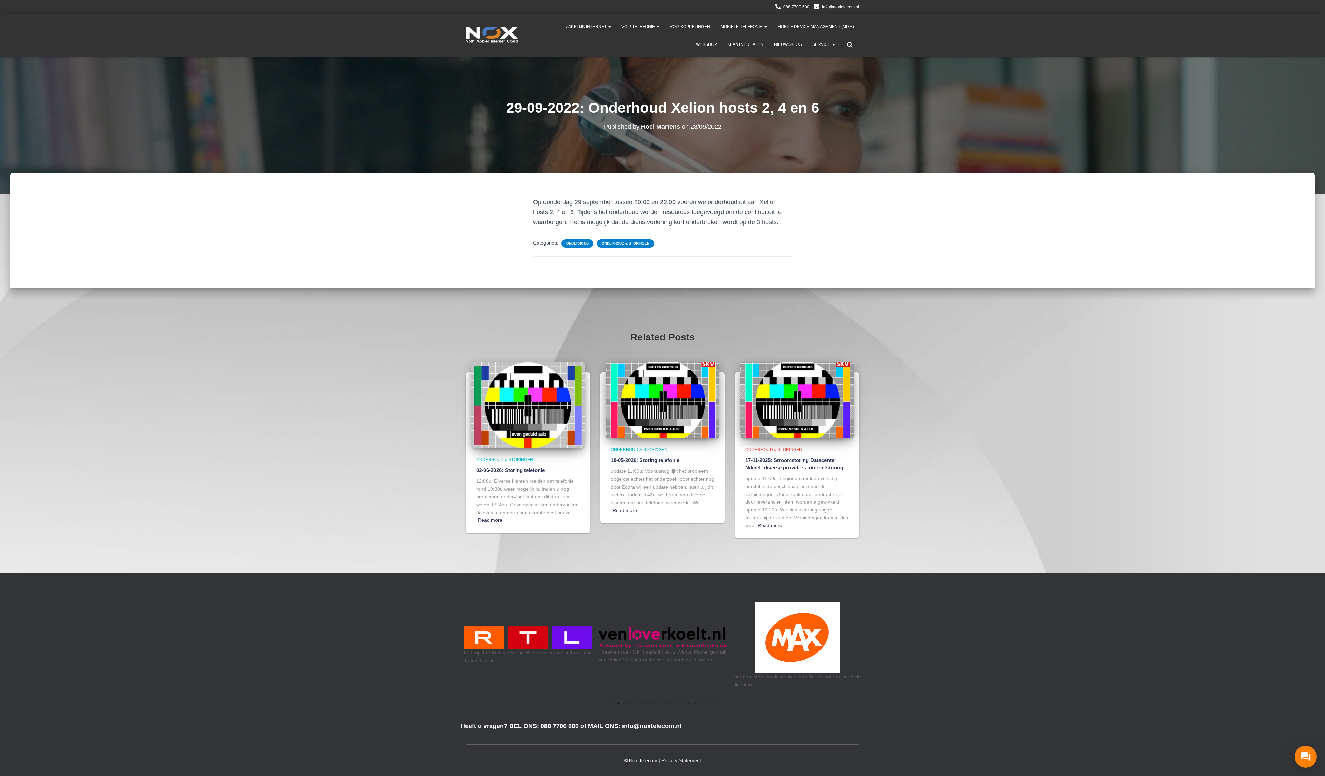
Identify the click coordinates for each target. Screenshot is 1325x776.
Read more (490, 520)
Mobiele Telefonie (742, 26)
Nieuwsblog (788, 44)
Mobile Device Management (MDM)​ (815, 26)
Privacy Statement (681, 760)
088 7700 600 (796, 6)
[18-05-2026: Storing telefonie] (662, 399)
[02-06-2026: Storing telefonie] (528, 404)
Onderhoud (577, 243)
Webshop (706, 44)
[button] (609, 26)
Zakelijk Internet (587, 26)
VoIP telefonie (638, 26)
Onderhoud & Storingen (625, 243)
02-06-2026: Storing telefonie (510, 470)
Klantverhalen (745, 44)
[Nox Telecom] (492, 35)
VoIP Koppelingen (690, 26)
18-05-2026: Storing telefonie (645, 460)
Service (822, 44)
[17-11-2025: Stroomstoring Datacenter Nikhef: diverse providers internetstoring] (797, 399)
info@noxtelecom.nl (840, 6)
